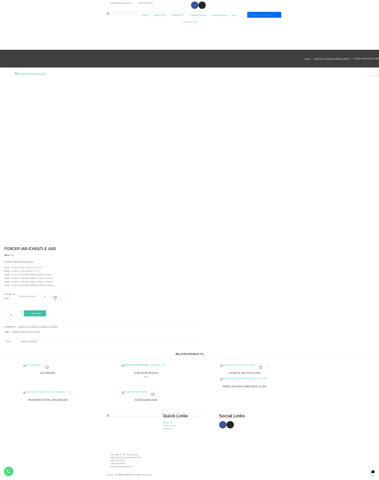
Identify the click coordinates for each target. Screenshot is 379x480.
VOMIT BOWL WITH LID (146, 372)
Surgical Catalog (198, 15)
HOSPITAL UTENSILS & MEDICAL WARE (332, 58)
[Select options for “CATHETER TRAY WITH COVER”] (256, 366)
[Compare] (65, 295)
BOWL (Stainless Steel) (146, 399)
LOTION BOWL (47, 372)
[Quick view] (56, 366)
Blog (234, 15)
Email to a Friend (29, 341)
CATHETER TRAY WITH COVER (244, 372)
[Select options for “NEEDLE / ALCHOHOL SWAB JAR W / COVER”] (269, 380)
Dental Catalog (219, 15)
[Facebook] (194, 5)
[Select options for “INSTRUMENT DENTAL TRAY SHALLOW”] (67, 393)
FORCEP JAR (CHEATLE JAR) (26, 331)
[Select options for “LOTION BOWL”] (43, 366)
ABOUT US (160, 15)
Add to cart (36, 313)
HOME (145, 15)
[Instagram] (202, 5)
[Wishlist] (56, 295)
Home (307, 58)
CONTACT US (190, 22)
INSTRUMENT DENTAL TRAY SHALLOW (47, 399)
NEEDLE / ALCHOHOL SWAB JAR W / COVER (244, 386)
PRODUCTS (177, 15)
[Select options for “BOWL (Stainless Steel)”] (149, 393)
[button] (8, 471)
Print (8, 341)
